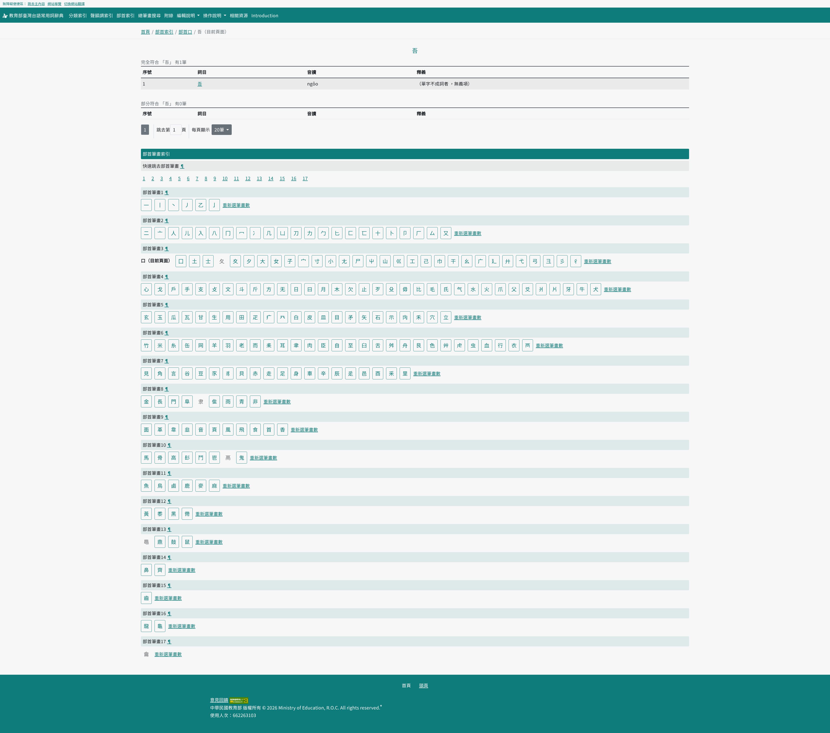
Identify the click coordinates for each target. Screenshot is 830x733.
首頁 (145, 31)
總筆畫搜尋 (149, 15)
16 (293, 178)
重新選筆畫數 (236, 205)
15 (282, 178)
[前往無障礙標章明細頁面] (238, 700)
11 (236, 178)
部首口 (185, 31)
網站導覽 (54, 3)
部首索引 (126, 15)
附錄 (168, 15)
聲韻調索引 (101, 15)
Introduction (264, 15)
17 (305, 178)
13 (259, 178)
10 (225, 178)
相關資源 (239, 15)
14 (270, 178)
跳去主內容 (36, 3)
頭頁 (423, 685)
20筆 (219, 129)
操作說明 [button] (212, 15)
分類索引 (78, 15)
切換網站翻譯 (74, 3)
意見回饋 (219, 700)
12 (248, 178)
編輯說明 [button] (186, 15)
